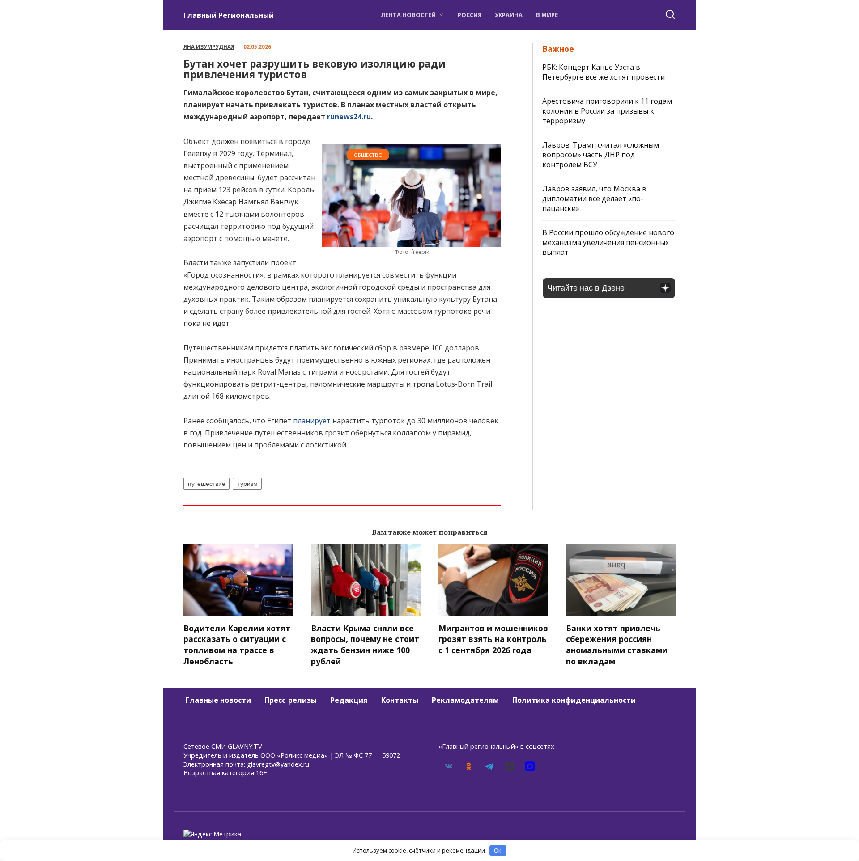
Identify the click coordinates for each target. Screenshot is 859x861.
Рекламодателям (465, 700)
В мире (547, 15)
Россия (469, 15)
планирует (312, 421)
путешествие (206, 483)
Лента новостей (408, 15)
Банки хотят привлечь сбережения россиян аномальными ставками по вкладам (617, 645)
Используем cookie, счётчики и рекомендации (419, 850)
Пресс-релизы (290, 700)
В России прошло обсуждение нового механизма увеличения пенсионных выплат (608, 242)
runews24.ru (349, 117)
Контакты (399, 700)
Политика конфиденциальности (574, 700)
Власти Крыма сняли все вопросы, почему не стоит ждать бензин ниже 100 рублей (365, 645)
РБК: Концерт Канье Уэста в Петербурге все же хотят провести (603, 72)
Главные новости (218, 700)
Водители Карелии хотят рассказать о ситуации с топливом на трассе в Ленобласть (236, 645)
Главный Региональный (228, 15)
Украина (509, 15)
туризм (248, 483)
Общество (368, 155)
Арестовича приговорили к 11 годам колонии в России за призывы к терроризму (607, 111)
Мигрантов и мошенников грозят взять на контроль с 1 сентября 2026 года (493, 639)
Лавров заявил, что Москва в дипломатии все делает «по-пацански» (594, 198)
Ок (498, 850)
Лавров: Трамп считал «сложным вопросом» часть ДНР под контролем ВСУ (600, 154)
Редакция (349, 700)
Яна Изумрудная (208, 46)
